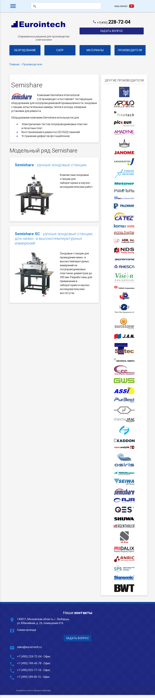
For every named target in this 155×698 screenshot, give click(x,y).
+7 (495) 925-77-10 (29, 670)
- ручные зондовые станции (50, 165)
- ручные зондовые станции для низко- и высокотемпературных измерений (53, 239)
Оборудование (25, 50)
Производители (130, 50)
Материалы (95, 50)
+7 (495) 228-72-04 (29, 656)
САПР (60, 50)
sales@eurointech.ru (29, 647)
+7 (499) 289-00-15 (29, 677)
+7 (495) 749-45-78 (29, 663)
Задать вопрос (111, 31)
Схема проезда (26, 630)
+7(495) (113, 22)
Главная (14, 64)
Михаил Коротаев (42, 690)
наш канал (120, 6)
